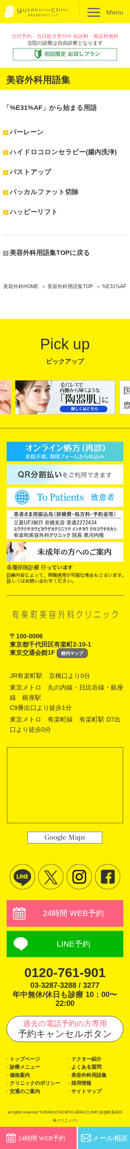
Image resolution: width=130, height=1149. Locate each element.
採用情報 (81, 1083)
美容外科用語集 (89, 1075)
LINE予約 (73, 944)
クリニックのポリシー (35, 1083)
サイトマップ (86, 1091)
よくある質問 (86, 1067)
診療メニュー (25, 1067)
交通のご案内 (25, 1091)
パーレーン (27, 132)
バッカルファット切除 (44, 191)
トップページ (25, 1059)
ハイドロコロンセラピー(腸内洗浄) (63, 151)
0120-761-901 (65, 972)
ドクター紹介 (86, 1059)
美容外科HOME (20, 286)
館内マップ (72, 653)
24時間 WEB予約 (73, 913)
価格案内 (20, 1075)
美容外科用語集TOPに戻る (50, 252)
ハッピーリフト (34, 211)
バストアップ (30, 171)
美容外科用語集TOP (70, 286)
